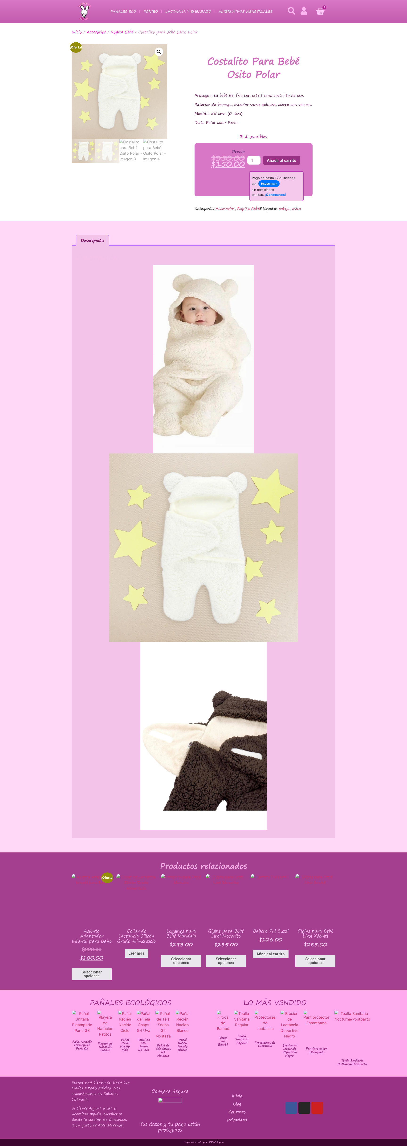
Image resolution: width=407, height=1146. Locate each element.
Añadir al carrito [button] (270, 954)
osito (296, 208)
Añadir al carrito (281, 160)
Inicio (77, 32)
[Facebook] (291, 1108)
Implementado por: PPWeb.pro (204, 1142)
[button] (159, 52)
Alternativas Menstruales (246, 11)
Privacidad (237, 1120)
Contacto (237, 1112)
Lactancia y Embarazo (188, 11)
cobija (284, 208)
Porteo (150, 11)
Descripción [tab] (92, 240)
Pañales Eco (123, 11)
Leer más (136, 953)
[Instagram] (304, 1108)
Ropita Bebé (122, 32)
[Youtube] (317, 1108)
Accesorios (96, 32)
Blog (237, 1104)
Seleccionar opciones (91, 974)
